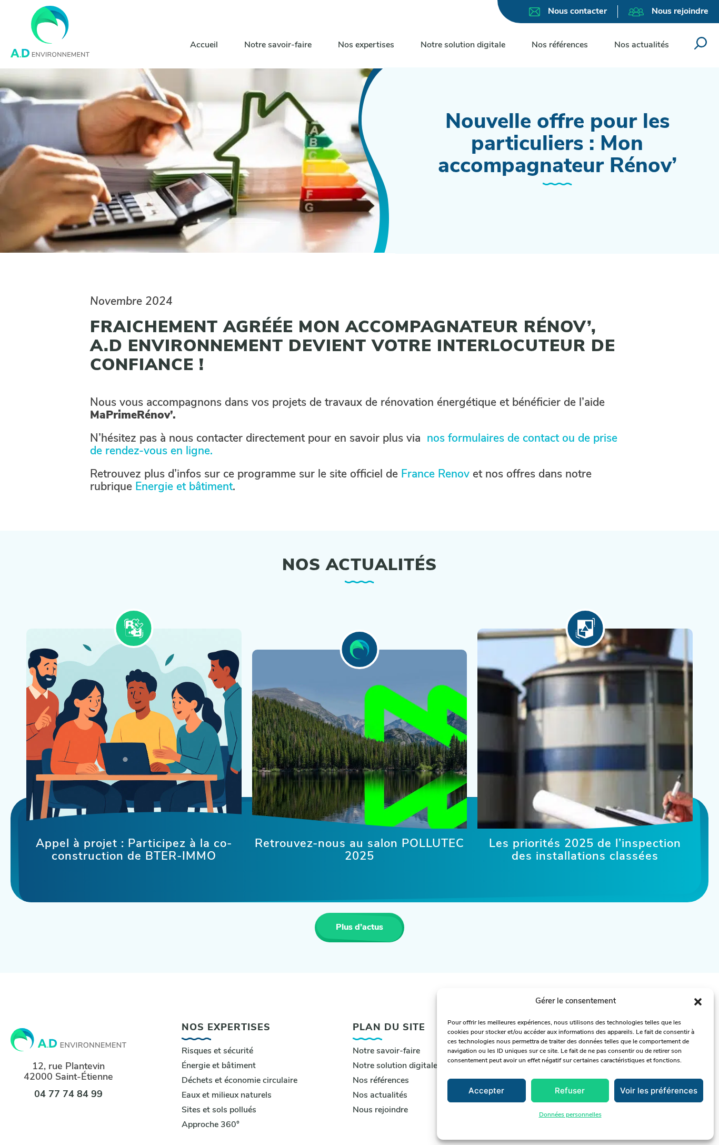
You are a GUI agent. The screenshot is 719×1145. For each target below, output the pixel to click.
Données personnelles (570, 1115)
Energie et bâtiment (184, 487)
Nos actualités (641, 45)
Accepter (486, 1091)
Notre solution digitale (463, 45)
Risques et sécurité (217, 1051)
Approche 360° (210, 1125)
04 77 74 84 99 (68, 1095)
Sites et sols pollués (219, 1110)
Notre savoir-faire (278, 45)
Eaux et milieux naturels (227, 1095)
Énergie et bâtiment (219, 1066)
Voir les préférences (658, 1091)
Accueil (204, 45)
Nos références (560, 45)
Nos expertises (366, 45)
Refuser (570, 1091)
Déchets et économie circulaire (239, 1081)
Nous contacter (577, 11)
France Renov (437, 474)
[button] (698, 1002)
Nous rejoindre (680, 11)
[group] (134, 731)
